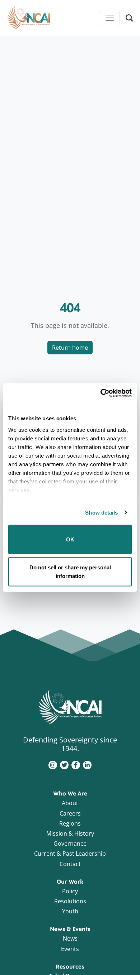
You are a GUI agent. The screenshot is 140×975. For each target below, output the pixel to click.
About (70, 803)
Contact (70, 864)
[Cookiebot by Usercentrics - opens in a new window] (101, 393)
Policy (70, 891)
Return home (70, 348)
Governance (70, 843)
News (70, 938)
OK (70, 539)
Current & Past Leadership (70, 853)
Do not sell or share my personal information (70, 571)
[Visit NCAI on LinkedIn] (87, 764)
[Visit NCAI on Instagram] (52, 764)
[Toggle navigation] (110, 18)
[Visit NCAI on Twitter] (64, 764)
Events (70, 949)
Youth (70, 911)
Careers (70, 813)
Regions (70, 823)
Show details (101, 512)
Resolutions (70, 901)
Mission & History (70, 833)
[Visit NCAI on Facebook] (75, 764)
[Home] (28, 18)
